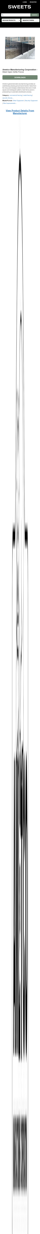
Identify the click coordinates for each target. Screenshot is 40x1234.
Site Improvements (9, 103)
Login (25, 2)
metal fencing (27, 95)
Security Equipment (31, 100)
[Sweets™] (20, 7)
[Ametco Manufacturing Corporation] (20, 733)
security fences (7, 98)
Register (33, 2)
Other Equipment (18, 100)
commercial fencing (15, 95)
